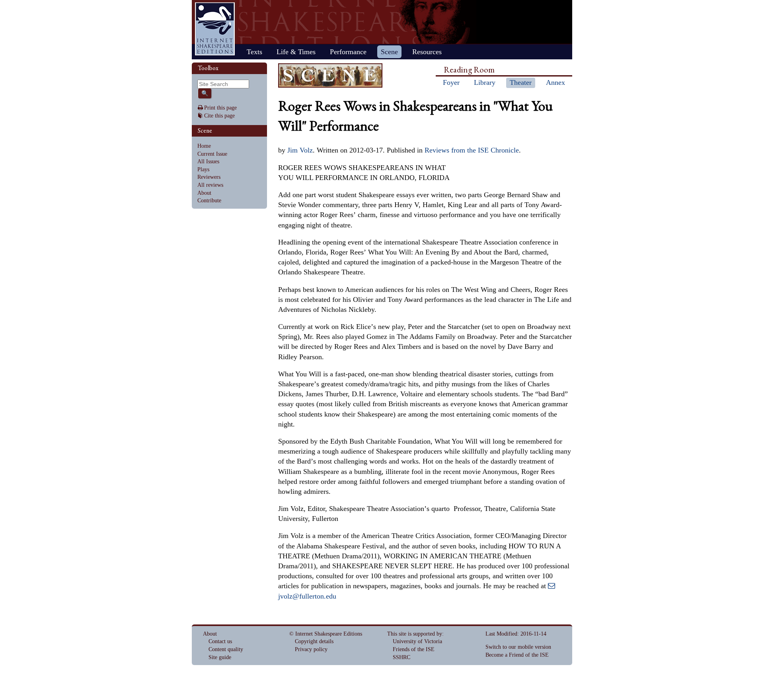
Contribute (209, 201)
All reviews (210, 185)
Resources (427, 52)
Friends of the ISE (414, 649)
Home (215, 28)
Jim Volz (300, 150)
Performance (348, 52)
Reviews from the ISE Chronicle (472, 150)
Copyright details (314, 641)
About (204, 193)
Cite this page (219, 116)
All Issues (208, 161)
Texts (254, 52)
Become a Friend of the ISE (517, 655)
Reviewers (208, 177)
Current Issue (212, 154)
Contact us (220, 641)
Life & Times (296, 52)
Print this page (220, 108)
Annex (555, 82)
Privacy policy (311, 649)
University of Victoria (417, 641)
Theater (521, 82)
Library (484, 82)
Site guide (220, 657)
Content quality (226, 649)
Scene (389, 52)
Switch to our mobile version (518, 647)
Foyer (451, 82)
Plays (203, 169)
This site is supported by (414, 634)
